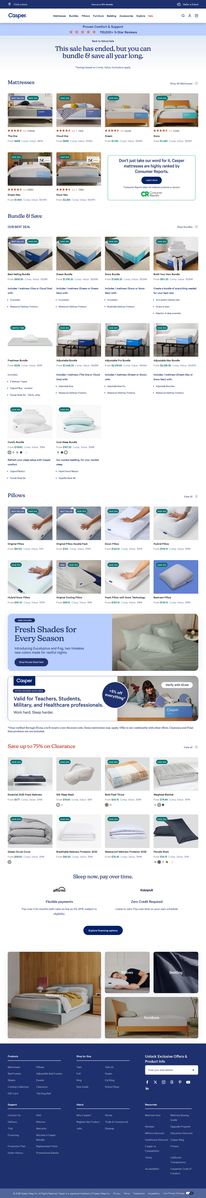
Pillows (86, 15)
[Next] (137, 4)
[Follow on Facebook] (147, 1082)
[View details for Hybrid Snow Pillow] (30, 577)
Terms (148, 1157)
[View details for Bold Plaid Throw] (127, 774)
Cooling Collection (18, 1086)
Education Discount (181, 1133)
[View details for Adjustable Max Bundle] (176, 340)
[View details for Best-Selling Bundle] (30, 253)
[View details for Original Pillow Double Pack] (78, 523)
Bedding (111, 15)
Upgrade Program (180, 1126)
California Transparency (178, 1160)
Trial (10, 1128)
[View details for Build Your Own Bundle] (176, 253)
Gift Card (13, 1093)
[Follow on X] (155, 1082)
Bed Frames (14, 1073)
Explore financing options (103, 930)
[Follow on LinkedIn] (147, 1088)
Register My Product (88, 1121)
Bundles (73, 15)
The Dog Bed (43, 1093)
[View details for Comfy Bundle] (30, 422)
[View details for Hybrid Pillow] (176, 523)
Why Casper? (83, 1115)
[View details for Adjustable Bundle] (78, 340)
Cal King (109, 1080)
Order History (15, 1152)
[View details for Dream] (127, 110)
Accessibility (152, 1168)
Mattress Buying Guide (179, 1117)
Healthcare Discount (156, 1139)
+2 (172, 862)
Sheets (11, 1080)
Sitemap (109, 1128)
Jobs (79, 1128)
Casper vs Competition (152, 1148)
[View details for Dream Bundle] (78, 253)
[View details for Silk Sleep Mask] (78, 774)
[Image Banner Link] (103, 642)
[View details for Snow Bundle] (127, 253)
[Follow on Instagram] (163, 1082)
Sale (150, 15)
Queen (108, 1073)
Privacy (174, 1146)
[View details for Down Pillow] (127, 523)
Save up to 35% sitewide (102, 4)
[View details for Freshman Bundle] (30, 340)
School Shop (112, 1086)
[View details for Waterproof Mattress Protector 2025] (127, 831)
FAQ (38, 1115)
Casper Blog (177, 1139)
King (79, 1080)
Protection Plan (16, 1146)
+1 (26, 452)
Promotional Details (47, 1152)
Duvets (40, 1080)
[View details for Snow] (176, 110)
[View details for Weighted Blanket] (176, 774)
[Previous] (66, 4)
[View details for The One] (30, 110)
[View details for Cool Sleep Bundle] (78, 422)
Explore (140, 15)
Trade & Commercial (116, 1121)
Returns (40, 1121)
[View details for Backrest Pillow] (176, 577)
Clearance (41, 1086)
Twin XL (109, 1067)
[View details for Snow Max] (78, 169)
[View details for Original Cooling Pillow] (78, 577)
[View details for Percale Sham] (176, 831)
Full (78, 1073)
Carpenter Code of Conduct (180, 1171)
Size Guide (82, 1086)
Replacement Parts (46, 1146)
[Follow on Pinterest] (180, 1082)
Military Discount (154, 1133)
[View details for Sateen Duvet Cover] (30, 831)
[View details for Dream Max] (30, 169)
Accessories (126, 15)
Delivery (12, 1121)
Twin (79, 1067)
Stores (108, 1115)
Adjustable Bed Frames (49, 1073)
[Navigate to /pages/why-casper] (151, 177)
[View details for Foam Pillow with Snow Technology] (127, 577)
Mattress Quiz (153, 1115)
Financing (13, 1135)
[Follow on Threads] (172, 1082)
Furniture (98, 15)
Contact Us (14, 1115)
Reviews (149, 1126)
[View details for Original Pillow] (30, 523)
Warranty (41, 1128)
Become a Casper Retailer (46, 1137)
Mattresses (59, 15)
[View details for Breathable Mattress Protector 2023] (78, 831)
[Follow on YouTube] (188, 1082)
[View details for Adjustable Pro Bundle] (127, 340)
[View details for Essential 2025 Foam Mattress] (30, 774)
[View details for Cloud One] (78, 110)
